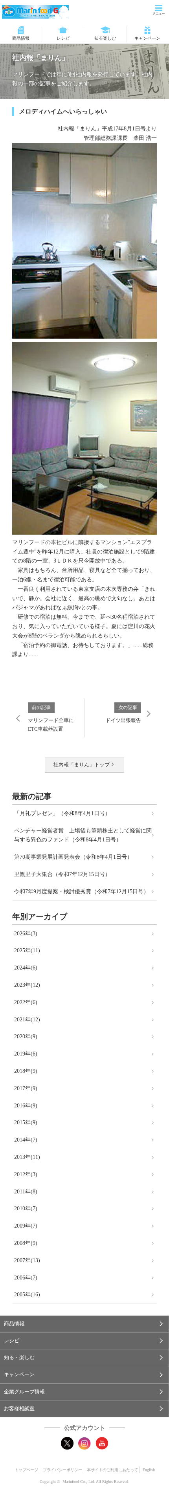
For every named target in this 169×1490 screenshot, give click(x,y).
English (149, 1470)
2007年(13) (27, 1260)
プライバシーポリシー (62, 1470)
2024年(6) (25, 968)
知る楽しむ (105, 38)
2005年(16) (27, 1295)
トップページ (26, 1470)
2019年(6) (25, 1054)
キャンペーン (147, 38)
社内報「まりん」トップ (81, 765)
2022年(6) (25, 1002)
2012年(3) (25, 1174)
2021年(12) (27, 1020)
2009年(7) (25, 1226)
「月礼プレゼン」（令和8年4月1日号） (62, 813)
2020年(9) (25, 1036)
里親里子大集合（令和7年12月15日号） (62, 874)
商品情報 (20, 38)
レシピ (63, 38)
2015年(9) (25, 1122)
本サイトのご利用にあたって (112, 1470)
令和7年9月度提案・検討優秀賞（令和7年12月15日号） (81, 891)
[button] (84, 1324)
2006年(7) (25, 1278)
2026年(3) (25, 934)
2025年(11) (27, 950)
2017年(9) (25, 1088)
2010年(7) (25, 1208)
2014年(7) (25, 1140)
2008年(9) (25, 1243)
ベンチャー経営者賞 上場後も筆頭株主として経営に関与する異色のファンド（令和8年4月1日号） (83, 835)
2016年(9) (25, 1106)
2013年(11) (27, 1157)
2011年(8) (25, 1192)
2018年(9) (25, 1071)
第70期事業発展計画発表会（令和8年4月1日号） (73, 857)
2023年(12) (27, 985)
